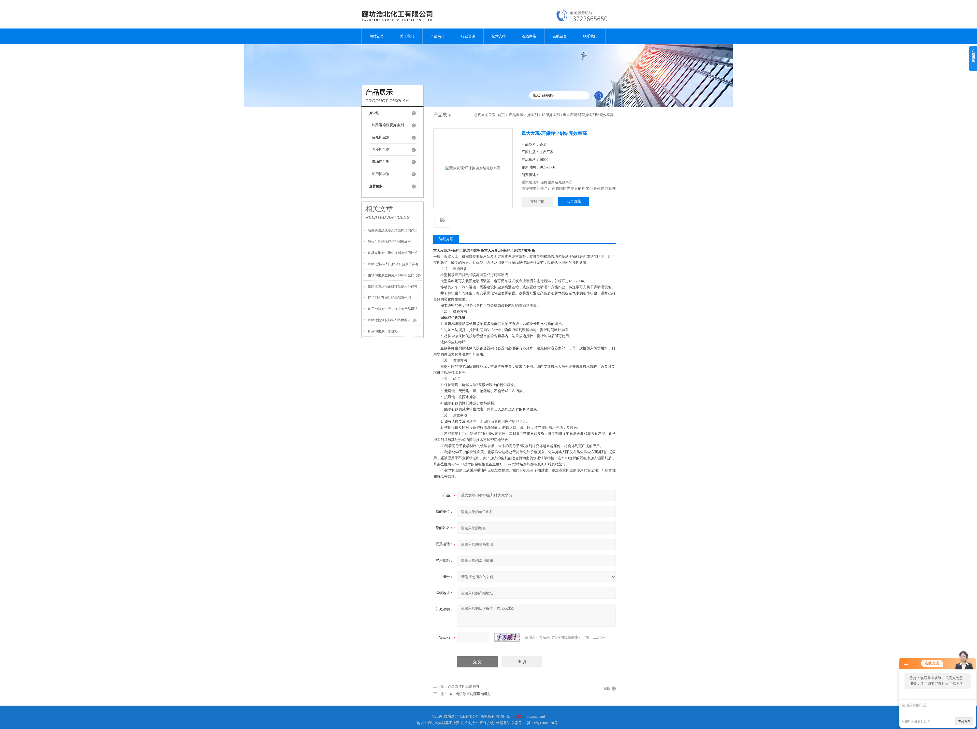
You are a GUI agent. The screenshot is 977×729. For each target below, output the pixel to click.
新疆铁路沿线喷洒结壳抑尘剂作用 (393, 230)
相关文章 (379, 209)
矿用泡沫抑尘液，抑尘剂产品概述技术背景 (395, 309)
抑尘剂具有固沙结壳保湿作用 (389, 297)
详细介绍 (446, 239)
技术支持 (499, 36)
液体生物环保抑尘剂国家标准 (389, 242)
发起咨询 (964, 721)
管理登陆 (503, 723)
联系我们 (590, 36)
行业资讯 (468, 36)
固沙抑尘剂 (381, 149)
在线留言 (560, 36)
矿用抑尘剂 (381, 174)
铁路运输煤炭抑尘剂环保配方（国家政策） (395, 320)
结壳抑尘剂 (381, 137)
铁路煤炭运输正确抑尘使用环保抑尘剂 (395, 286)
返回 (607, 688)
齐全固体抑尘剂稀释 (464, 686)
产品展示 (437, 36)
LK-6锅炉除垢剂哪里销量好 (469, 694)
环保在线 (487, 723)
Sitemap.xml (536, 716)
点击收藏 (574, 201)
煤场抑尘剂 (381, 162)
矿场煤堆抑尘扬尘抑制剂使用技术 (393, 253)
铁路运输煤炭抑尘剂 (388, 125)
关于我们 (407, 36)
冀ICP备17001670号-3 (544, 723)
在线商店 (529, 36)
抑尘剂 (532, 115)
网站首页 (376, 36)
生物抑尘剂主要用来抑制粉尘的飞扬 (394, 275)
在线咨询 (537, 202)
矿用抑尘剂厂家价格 (383, 331)
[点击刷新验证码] (507, 637)
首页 (501, 115)
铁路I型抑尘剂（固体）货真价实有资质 (395, 264)
